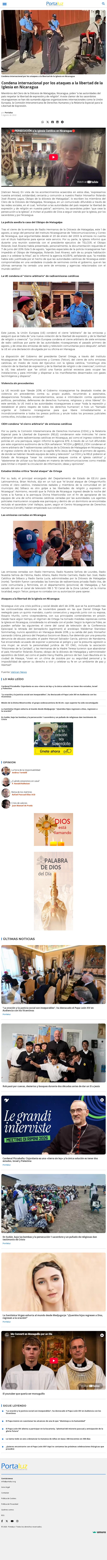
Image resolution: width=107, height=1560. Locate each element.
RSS (2, 1515)
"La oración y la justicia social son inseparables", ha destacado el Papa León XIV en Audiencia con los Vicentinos (48, 695)
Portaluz (9, 112)
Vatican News (19, 672)
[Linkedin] (57, 122)
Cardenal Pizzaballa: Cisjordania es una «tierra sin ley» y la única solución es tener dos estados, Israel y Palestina (49, 687)
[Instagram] (17, 1521)
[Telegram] (62, 122)
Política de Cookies (8, 1498)
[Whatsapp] (42, 122)
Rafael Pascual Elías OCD (23, 794)
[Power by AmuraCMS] (99, 1532)
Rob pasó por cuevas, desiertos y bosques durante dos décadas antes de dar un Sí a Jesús (51, 1086)
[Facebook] (52, 122)
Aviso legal (5, 1487)
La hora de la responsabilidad (25, 770)
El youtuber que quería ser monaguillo (24, 1393)
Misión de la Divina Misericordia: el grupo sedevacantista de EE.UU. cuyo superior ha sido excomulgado (49, 703)
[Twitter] (47, 122)
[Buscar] (103, 4)
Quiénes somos (7, 1509)
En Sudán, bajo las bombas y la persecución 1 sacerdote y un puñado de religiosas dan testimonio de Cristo (48, 718)
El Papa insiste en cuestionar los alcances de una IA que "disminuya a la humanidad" (46, 1421)
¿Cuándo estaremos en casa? (25, 781)
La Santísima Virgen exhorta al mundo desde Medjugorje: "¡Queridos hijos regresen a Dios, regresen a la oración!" (49, 710)
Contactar (5, 1493)
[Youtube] (12, 1521)
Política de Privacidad (9, 1504)
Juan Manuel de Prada (22, 805)
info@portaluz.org (8, 1481)
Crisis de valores (19, 803)
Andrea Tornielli (19, 772)
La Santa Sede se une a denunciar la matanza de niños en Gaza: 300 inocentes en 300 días (48, 1439)
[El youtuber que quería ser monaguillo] (53, 1360)
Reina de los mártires (21, 792)
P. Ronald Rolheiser (21, 783)
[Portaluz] (54, 4)
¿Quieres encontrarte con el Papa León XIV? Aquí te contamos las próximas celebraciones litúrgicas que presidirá (55, 1447)
